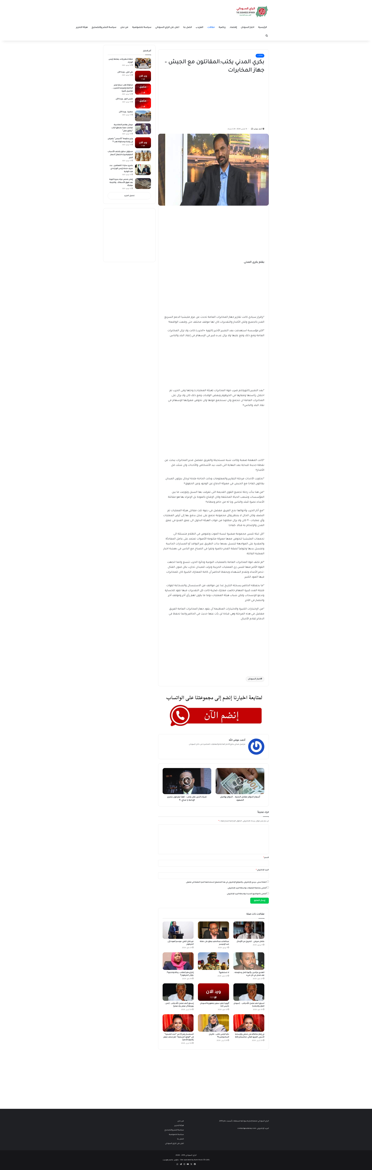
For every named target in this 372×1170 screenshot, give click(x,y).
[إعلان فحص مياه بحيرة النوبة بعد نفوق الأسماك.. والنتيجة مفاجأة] (143, 183)
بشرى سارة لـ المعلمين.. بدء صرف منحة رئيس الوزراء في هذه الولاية (121, 169)
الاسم (266, 858)
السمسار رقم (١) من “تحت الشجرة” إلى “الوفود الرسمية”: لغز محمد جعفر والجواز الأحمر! (178, 1037)
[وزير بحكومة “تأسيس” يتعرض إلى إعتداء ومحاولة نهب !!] (143, 142)
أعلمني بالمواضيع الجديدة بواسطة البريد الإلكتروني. (247, 894)
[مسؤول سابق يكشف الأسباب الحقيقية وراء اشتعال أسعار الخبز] (143, 155)
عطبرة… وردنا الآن (126, 112)
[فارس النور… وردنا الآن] (143, 103)
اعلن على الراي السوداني (167, 27)
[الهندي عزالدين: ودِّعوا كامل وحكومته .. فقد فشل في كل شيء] (248, 961)
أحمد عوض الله (256, 129)
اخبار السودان (247, 27)
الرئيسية (262, 27)
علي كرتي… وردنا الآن (125, 72)
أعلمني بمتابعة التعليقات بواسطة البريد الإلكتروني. (247, 888)
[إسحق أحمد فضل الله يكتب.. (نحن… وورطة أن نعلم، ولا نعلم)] (178, 992)
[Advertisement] (242, 99)
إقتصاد (233, 27)
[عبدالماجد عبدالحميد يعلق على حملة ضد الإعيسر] (213, 930)
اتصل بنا (187, 27)
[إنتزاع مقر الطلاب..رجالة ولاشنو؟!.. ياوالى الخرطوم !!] (178, 961)
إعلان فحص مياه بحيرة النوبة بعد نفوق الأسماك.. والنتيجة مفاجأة (121, 183)
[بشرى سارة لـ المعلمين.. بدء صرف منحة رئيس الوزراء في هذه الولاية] (143, 169)
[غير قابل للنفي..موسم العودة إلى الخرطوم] (178, 930)
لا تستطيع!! (224, 973)
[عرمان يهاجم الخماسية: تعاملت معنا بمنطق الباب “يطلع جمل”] (143, 128)
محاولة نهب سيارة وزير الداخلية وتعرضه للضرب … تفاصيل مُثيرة (122, 88)
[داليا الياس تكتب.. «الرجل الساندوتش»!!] (213, 1023)
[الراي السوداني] (252, 11)
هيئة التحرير (82, 27)
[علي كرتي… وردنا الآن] (143, 76)
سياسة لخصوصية (141, 27)
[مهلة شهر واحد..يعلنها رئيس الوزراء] (143, 63)
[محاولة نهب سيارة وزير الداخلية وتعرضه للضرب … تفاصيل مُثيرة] (143, 89)
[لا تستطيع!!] (213, 961)
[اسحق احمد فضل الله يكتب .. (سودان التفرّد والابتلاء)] (248, 992)
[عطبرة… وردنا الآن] (143, 116)
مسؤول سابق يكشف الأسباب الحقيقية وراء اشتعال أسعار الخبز (120, 155)
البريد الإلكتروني (262, 870)
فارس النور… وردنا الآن (124, 99)
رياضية (222, 27)
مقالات (211, 27)
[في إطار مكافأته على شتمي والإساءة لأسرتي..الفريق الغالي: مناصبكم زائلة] (248, 1023)
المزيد (200, 27)
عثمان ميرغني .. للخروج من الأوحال (250, 942)
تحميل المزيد (129, 196)
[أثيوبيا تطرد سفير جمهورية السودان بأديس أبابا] (213, 992)
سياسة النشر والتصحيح (104, 27)
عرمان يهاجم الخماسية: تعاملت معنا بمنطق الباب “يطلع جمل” (122, 128)
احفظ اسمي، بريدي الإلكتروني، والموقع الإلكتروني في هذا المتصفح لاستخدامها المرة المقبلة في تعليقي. (226, 882)
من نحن (124, 27)
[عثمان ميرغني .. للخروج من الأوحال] (248, 930)
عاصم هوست (168, 1160)
